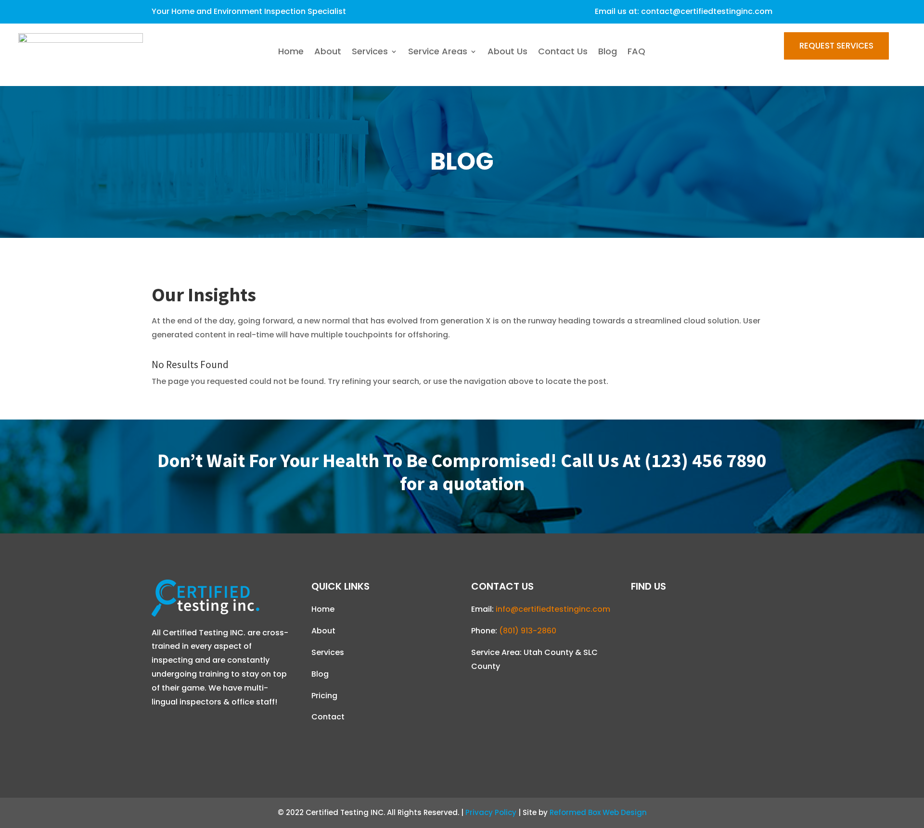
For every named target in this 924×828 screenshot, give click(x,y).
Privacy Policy (490, 812)
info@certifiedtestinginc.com (553, 609)
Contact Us (563, 52)
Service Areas (437, 52)
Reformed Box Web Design (598, 812)
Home (291, 52)
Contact (328, 716)
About (327, 52)
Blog (607, 52)
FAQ (636, 52)
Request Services (836, 45)
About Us (507, 52)
